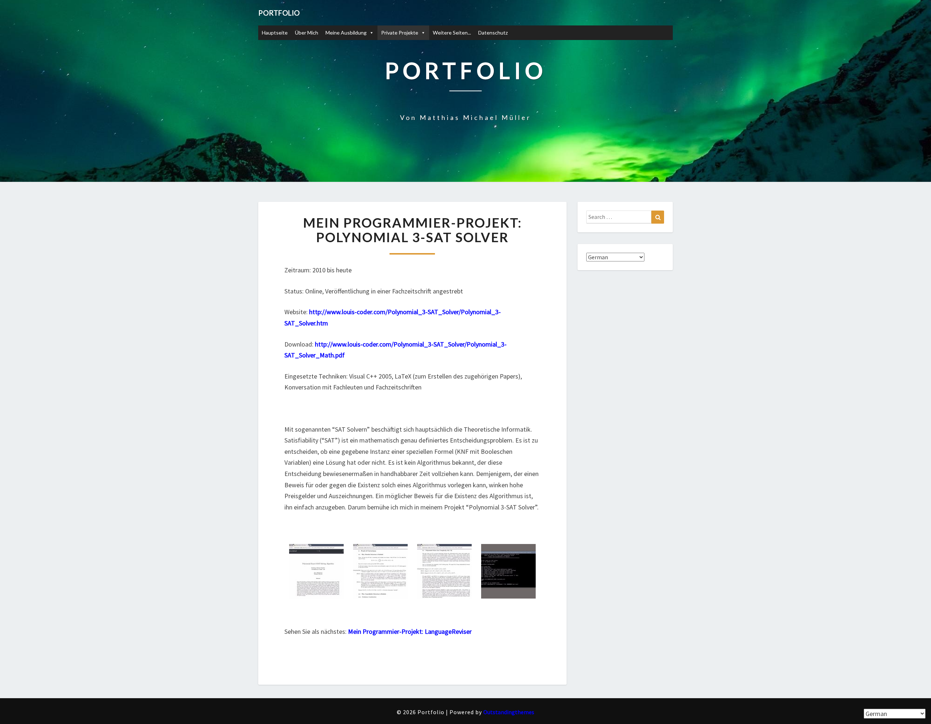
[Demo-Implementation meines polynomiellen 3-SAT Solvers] (508, 574)
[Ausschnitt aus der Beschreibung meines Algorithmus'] (316, 574)
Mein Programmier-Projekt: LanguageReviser (410, 631)
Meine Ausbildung (346, 32)
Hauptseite (275, 32)
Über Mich (306, 32)
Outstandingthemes (508, 712)
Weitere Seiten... (452, 32)
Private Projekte (399, 32)
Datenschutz (493, 32)
